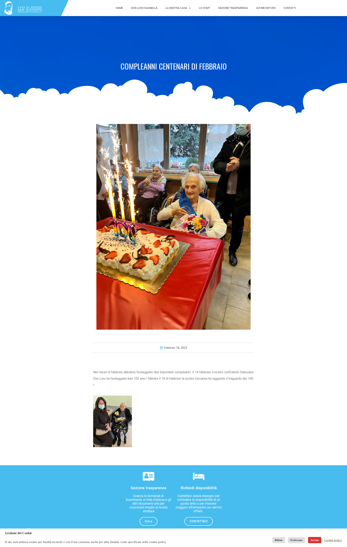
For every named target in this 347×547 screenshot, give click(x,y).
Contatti (290, 7)
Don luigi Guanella (144, 7)
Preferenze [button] (296, 540)
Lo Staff (204, 7)
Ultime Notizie (266, 7)
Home (119, 7)
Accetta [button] (314, 540)
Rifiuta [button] (279, 540)
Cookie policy (333, 540)
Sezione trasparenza (233, 7)
